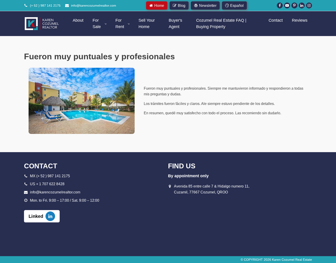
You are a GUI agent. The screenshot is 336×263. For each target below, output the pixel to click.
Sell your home (147, 23)
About (78, 20)
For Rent (119, 23)
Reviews (299, 20)
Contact (276, 20)
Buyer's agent (175, 23)
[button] (156, 5)
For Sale (97, 23)
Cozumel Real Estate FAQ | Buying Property (221, 23)
